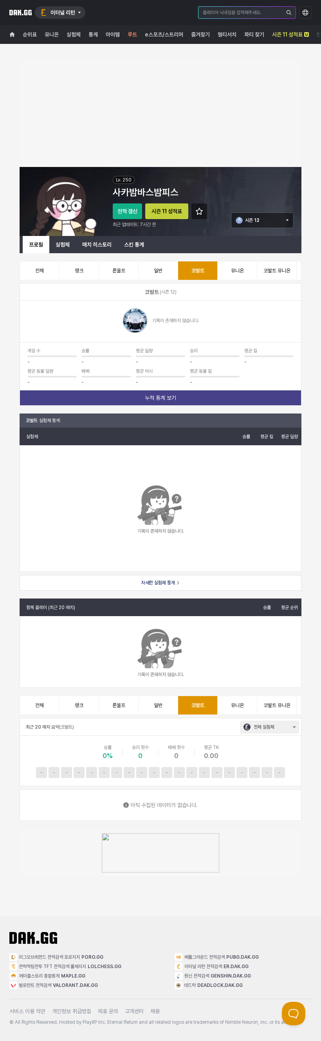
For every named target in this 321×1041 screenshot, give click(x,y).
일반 (158, 271)
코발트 (197, 271)
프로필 (36, 244)
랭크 (79, 271)
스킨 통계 (134, 244)
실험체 (63, 244)
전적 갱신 (127, 211)
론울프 (118, 271)
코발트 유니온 (276, 271)
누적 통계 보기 (160, 398)
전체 (39, 271)
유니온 (237, 271)
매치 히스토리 (97, 244)
